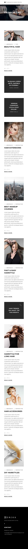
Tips (16, 44)
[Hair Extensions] (14, 132)
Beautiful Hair (12, 47)
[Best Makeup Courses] (14, 189)
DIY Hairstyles (11, 473)
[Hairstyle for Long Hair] (14, 336)
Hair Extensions (12, 148)
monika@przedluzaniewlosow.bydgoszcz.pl (14, 532)
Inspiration (19, 145)
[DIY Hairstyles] (14, 453)
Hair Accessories (13, 411)
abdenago (9, 44)
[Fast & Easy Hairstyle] (14, 251)
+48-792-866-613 (8, 534)
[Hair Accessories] (14, 395)
